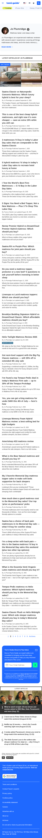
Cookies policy (7, 798)
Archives (32, 636)
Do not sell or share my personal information (17, 825)
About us (5, 816)
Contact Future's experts (10, 789)
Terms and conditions (9, 784)
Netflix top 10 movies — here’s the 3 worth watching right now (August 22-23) (20, 726)
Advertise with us (8, 811)
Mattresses (5, 64)
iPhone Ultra (19, 8)
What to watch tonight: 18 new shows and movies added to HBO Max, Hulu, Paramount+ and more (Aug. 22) (22, 709)
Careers (5, 807)
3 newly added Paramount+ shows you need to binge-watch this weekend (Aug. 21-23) (22, 733)
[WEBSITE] (28, 29)
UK (3, 757)
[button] (38, 3)
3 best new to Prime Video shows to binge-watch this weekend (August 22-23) (20, 718)
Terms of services (24, 673)
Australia (10, 757)
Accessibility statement (10, 802)
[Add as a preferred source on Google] (9, 776)
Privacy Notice (20, 675)
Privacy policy (7, 793)
